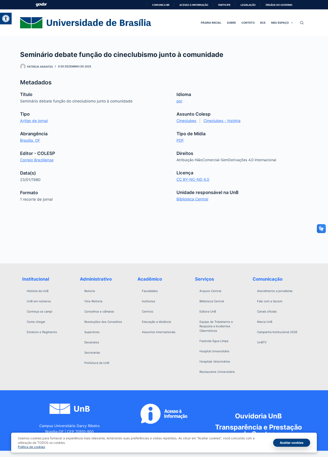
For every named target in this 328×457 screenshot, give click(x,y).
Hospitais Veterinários (214, 361)
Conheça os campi (39, 311)
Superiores (92, 332)
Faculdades (150, 291)
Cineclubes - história (222, 121)
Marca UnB (264, 321)
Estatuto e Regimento (42, 332)
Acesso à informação (193, 4)
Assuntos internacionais (158, 332)
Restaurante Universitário (217, 372)
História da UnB (37, 291)
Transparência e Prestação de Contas (258, 430)
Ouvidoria (258, 416)
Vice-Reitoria (93, 301)
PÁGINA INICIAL (211, 22)
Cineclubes (186, 121)
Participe (224, 4)
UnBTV (262, 342)
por (179, 101)
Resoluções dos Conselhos (103, 321)
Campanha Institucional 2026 (277, 332)
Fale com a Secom (269, 301)
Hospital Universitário (214, 351)
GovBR (41, 4)
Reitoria (89, 291)
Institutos (148, 301)
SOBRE (231, 22)
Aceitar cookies (291, 442)
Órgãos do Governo (279, 4)
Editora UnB (207, 311)
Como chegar (36, 321)
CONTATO (248, 22)
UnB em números (39, 301)
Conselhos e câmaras (99, 311)
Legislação (248, 4)
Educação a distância (156, 321)
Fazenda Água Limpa (213, 341)
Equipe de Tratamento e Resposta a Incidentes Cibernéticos (216, 326)
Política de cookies (31, 447)
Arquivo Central (210, 291)
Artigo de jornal (34, 121)
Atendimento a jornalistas (275, 291)
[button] (6, 18)
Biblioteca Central (192, 199)
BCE (263, 22)
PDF (180, 140)
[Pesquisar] (301, 22)
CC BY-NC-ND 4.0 (192, 179)
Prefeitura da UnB (96, 363)
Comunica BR (160, 4)
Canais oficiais (267, 311)
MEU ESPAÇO (280, 22)
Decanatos (91, 342)
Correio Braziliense (37, 160)
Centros (147, 311)
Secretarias (92, 352)
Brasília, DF (30, 140)
